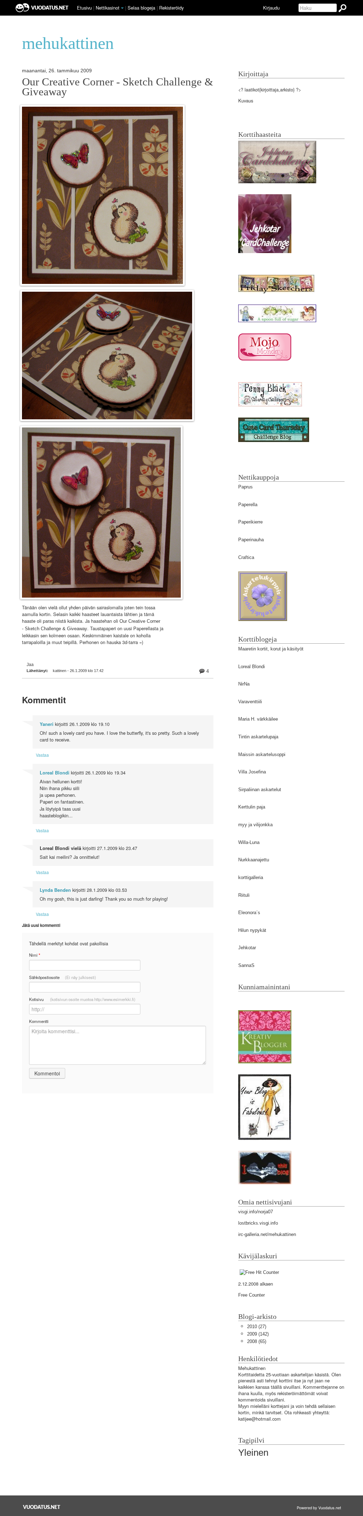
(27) (256, 1326)
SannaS (246, 965)
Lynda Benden (55, 890)
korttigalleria (250, 877)
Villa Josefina (252, 771)
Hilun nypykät (252, 930)
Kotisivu (82, 999)
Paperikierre (250, 522)
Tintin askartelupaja (258, 736)
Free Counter (251, 1295)
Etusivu (84, 7)
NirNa (244, 684)
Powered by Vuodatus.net (319, 1507)
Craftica (246, 557)
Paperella (247, 504)
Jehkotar (247, 947)
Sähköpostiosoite (62, 977)
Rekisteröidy (171, 7)
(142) (258, 1334)
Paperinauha (251, 539)
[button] (122, 8)
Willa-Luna (248, 842)
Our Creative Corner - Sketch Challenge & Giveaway (117, 87)
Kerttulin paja (251, 807)
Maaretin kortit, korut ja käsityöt (270, 648)
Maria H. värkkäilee (258, 719)
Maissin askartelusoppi (261, 754)
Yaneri (47, 724)
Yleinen (253, 1453)
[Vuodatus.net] (42, 1507)
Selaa (141, 7)
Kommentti (39, 1021)
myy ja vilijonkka (255, 824)
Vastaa (42, 755)
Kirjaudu (271, 7)
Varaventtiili (250, 701)
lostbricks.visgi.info (258, 1223)
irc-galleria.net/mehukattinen (267, 1234)
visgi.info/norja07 (255, 1211)
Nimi (34, 955)
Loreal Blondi (54, 773)
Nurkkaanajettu (253, 859)
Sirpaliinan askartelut (259, 789)
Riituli (244, 895)
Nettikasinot (107, 7)
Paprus (245, 487)
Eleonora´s (249, 912)
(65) (256, 1341)
